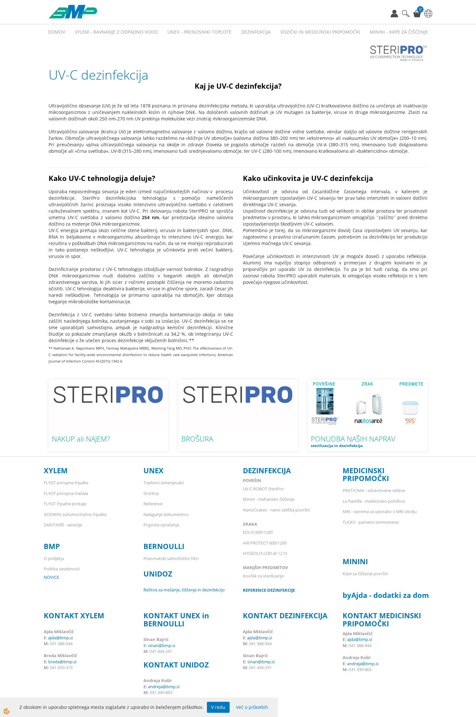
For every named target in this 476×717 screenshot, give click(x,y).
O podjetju (54, 558)
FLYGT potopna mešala (66, 493)
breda (54, 662)
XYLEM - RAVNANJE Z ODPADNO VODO (116, 32)
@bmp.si (68, 662)
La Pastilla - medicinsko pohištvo (374, 501)
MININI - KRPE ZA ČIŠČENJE (399, 32)
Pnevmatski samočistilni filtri (170, 558)
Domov (56, 32)
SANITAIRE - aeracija (63, 525)
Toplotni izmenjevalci (163, 483)
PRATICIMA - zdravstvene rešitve (374, 490)
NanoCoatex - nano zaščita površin (276, 510)
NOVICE (51, 577)
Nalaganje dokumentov (166, 514)
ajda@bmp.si (60, 638)
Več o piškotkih (252, 707)
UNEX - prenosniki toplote (199, 32)
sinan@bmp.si (161, 645)
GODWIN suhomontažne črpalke (75, 514)
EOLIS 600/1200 (258, 532)
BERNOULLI (163, 546)
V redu (218, 707)
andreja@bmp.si (163, 686)
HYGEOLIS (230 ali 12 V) (265, 553)
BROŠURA (197, 438)
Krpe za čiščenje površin (365, 574)
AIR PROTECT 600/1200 (265, 543)
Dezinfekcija (256, 32)
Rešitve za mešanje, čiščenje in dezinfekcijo (184, 590)
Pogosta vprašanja (161, 525)
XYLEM (57, 470)
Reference (153, 504)
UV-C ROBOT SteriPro (263, 489)
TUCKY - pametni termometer (371, 522)
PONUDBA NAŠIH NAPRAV (353, 438)
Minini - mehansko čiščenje (268, 499)
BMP (52, 546)
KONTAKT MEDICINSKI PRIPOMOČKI (382, 619)
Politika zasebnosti (62, 569)
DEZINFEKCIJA (267, 470)
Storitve (151, 493)
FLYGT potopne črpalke (66, 483)
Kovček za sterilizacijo (263, 576)
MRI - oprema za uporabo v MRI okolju (380, 511)
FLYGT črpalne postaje (65, 504)
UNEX (153, 470)
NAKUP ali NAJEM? (81, 438)
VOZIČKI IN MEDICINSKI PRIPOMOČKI (320, 32)
